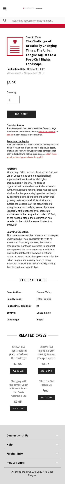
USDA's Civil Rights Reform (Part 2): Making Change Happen (46, 352)
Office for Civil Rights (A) (46, 382)
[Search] (3, 20)
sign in (10, 134)
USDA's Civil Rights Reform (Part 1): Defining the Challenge (18, 352)
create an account (46, 131)
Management (14, 73)
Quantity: (12, 92)
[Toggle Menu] (4, 8)
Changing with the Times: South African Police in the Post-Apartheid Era (18, 388)
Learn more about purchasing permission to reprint (31, 155)
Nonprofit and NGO (34, 73)
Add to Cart (18, 371)
